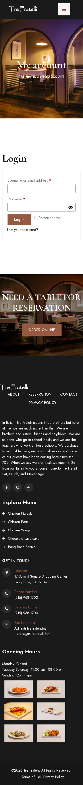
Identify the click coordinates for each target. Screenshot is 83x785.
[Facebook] (6, 487)
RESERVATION (40, 394)
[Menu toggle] (64, 9)
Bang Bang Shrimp (22, 546)
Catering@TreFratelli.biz (32, 634)
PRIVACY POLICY (42, 402)
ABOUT (14, 394)
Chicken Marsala (20, 513)
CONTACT (68, 394)
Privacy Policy (53, 776)
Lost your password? (22, 229)
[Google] (28, 487)
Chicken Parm (18, 521)
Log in (19, 219)
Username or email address (36, 180)
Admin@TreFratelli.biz (30, 628)
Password (23, 199)
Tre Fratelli (23, 9)
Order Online (41, 329)
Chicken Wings (19, 530)
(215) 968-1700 (26, 597)
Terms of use (31, 776)
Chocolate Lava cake (23, 538)
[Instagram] (17, 487)
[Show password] (70, 207)
